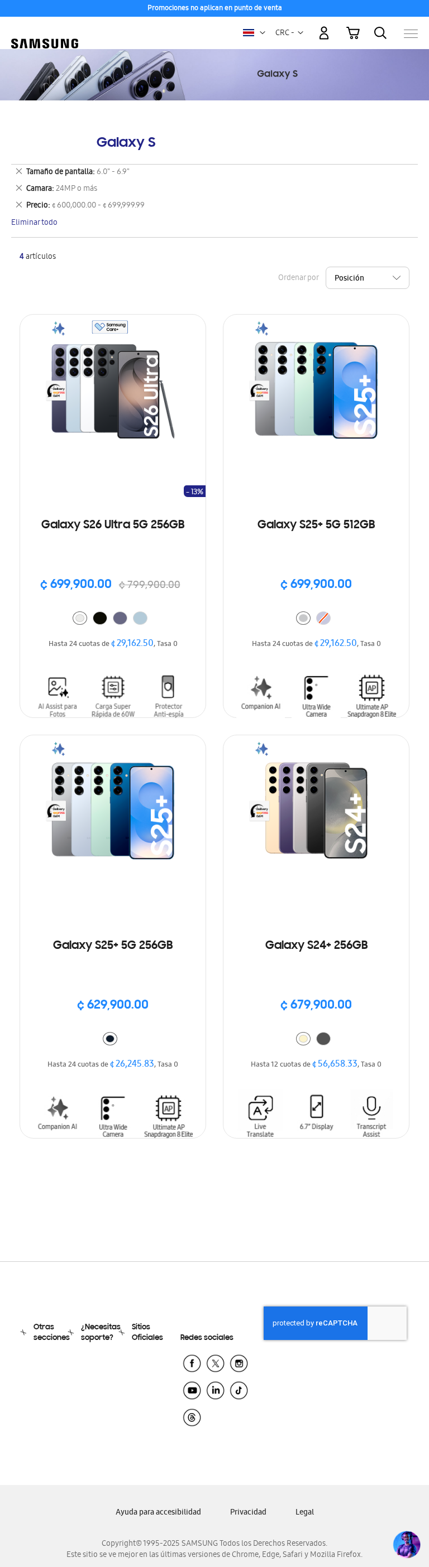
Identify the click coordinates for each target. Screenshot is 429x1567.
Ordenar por (298, 278)
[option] (80, 618)
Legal (304, 1513)
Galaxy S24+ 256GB (316, 946)
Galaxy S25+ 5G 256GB (113, 946)
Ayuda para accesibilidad (158, 1513)
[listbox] (113, 619)
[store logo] (44, 28)
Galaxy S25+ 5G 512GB (316, 525)
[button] (262, 33)
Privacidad (248, 1513)
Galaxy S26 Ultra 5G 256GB (112, 525)
